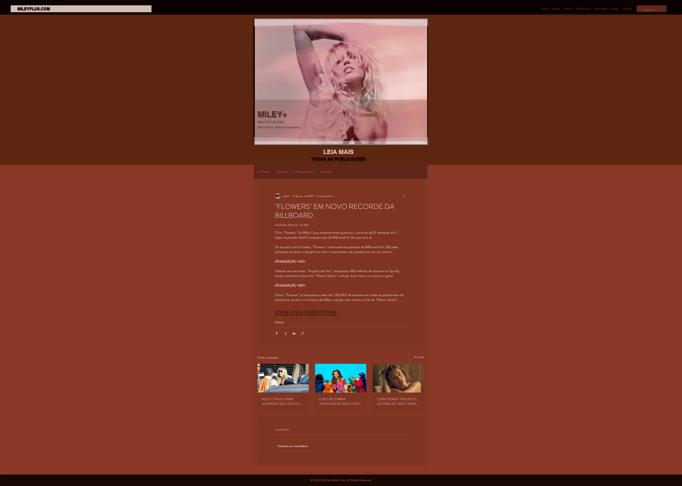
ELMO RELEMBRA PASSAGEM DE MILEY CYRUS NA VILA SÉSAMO (340, 401)
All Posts (263, 172)
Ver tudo (419, 357)
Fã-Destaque (304, 172)
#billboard (328, 313)
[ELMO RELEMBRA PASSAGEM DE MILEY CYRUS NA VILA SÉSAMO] (340, 378)
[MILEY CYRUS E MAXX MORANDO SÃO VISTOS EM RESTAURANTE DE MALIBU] (283, 378)
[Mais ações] (404, 196)
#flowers (281, 313)
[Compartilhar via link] (302, 333)
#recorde (312, 313)
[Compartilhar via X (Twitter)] (285, 333)
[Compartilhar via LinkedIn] (294, 333)
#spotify (296, 313)
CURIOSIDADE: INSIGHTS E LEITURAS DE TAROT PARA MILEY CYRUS (397, 401)
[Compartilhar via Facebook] (276, 333)
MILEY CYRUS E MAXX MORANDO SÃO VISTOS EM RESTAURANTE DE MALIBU (282, 401)
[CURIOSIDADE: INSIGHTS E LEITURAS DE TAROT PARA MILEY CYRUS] (398, 378)
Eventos (326, 172)
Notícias (282, 172)
